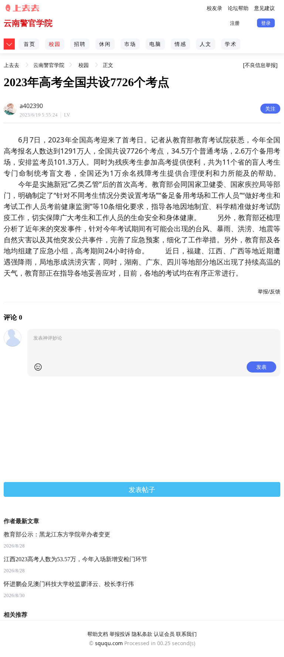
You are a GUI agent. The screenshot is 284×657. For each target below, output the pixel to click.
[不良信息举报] (260, 64)
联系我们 (186, 633)
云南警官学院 (28, 22)
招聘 (80, 43)
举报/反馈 (269, 291)
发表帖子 (142, 489)
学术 (231, 43)
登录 (266, 23)
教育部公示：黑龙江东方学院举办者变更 (57, 534)
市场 (130, 43)
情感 (180, 43)
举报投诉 (119, 633)
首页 (30, 43)
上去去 (11, 62)
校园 (55, 43)
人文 (206, 43)
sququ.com (109, 643)
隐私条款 (142, 633)
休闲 (105, 43)
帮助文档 (97, 633)
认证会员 (164, 633)
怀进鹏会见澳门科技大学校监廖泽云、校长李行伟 (69, 584)
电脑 (155, 43)
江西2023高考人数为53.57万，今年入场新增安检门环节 (75, 559)
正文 (108, 64)
